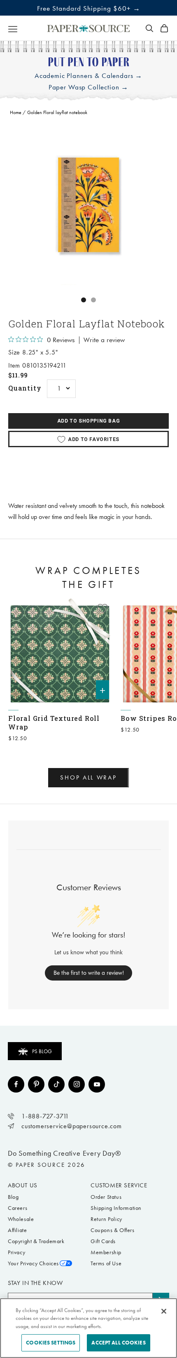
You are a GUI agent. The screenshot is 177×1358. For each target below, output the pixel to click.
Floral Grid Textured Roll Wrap (54, 722)
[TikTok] (56, 1084)
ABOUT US (22, 1185)
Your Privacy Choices (33, 1263)
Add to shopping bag (88, 421)
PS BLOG (42, 1051)
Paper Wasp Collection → (89, 87)
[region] (88, 205)
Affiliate (17, 1230)
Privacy (16, 1252)
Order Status (106, 1196)
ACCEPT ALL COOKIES (118, 1343)
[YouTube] (96, 1084)
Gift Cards (103, 1241)
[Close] (164, 1311)
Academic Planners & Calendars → (88, 76)
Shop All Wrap (88, 777)
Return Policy (106, 1219)
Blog (13, 1196)
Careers (17, 1208)
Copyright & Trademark (36, 1241)
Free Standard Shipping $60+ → (88, 8)
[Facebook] (16, 1084)
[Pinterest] (36, 1084)
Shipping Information (116, 1208)
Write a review (104, 340)
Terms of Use (106, 1263)
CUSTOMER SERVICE (119, 1185)
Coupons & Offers (113, 1230)
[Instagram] (76, 1084)
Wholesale (21, 1219)
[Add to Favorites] (102, 608)
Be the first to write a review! (89, 972)
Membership (106, 1252)
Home (15, 112)
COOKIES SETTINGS (50, 1343)
